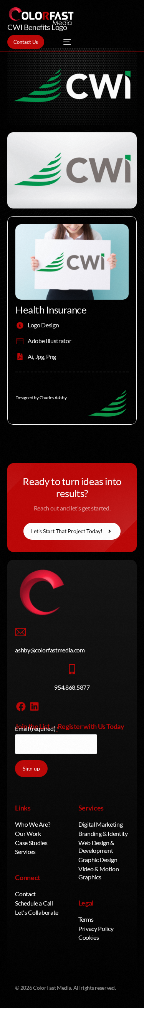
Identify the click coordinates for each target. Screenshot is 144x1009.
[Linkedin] (34, 706)
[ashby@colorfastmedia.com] (20, 632)
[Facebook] (20, 706)
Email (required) (36, 728)
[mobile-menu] (63, 42)
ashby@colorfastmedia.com (49, 650)
